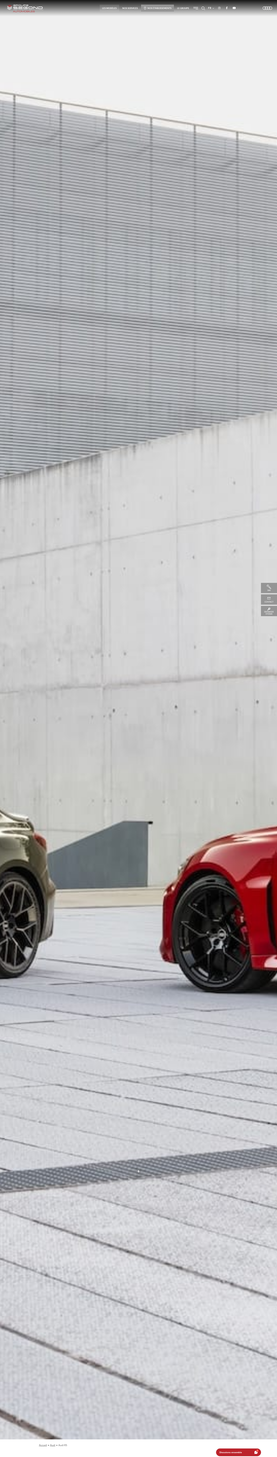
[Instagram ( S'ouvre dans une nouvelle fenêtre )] (219, 8)
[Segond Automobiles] (25, 8)
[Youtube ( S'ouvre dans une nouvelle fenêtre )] (234, 8)
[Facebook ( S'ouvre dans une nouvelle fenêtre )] (226, 8)
